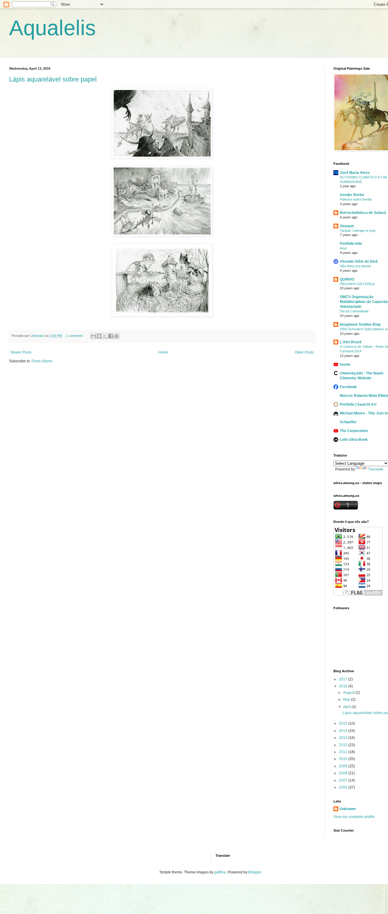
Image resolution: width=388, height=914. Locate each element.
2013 (343, 738)
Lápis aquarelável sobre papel (53, 79)
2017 (343, 679)
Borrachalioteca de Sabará (363, 213)
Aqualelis (52, 28)
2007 (343, 780)
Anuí (343, 248)
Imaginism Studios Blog (360, 324)
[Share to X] (105, 336)
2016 (343, 686)
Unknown (348, 809)
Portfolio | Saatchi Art (358, 404)
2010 (343, 759)
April (347, 707)
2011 (343, 752)
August (349, 692)
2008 (343, 773)
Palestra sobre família (356, 199)
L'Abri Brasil (350, 342)
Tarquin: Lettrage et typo (358, 230)
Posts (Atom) (42, 361)
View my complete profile (354, 817)
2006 (343, 787)
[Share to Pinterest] (116, 336)
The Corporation (354, 431)
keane (345, 364)
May (347, 699)
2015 (343, 723)
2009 (343, 766)
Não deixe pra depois (355, 266)
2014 (343, 731)
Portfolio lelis (351, 243)
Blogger (254, 872)
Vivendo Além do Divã (359, 261)
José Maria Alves (355, 173)
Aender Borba (352, 195)
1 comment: (75, 335)
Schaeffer (348, 422)
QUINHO (347, 279)
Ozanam (347, 226)
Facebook (348, 387)
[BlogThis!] (99, 336)
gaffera (220, 872)
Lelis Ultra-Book (354, 439)
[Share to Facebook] (111, 336)
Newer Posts (21, 352)
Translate (375, 469)
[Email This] (93, 336)
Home (163, 352)
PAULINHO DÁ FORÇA (357, 284)
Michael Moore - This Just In (364, 413)
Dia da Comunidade (354, 311)
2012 (343, 745)
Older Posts (304, 352)
